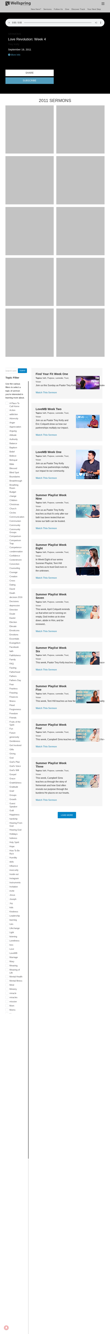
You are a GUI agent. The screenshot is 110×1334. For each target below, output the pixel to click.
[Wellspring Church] (18, 4)
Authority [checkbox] (13, 439)
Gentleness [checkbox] (14, 741)
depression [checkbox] (14, 605)
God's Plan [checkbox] (14, 762)
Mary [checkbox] (11, 961)
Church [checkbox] (12, 508)
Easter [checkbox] (12, 618)
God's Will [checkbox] (14, 770)
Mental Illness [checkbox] (15, 981)
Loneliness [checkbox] (14, 940)
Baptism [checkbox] (13, 447)
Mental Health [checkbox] (15, 976)
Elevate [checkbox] (12, 626)
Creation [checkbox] (13, 576)
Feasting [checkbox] (13, 692)
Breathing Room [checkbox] (13, 486)
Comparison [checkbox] (15, 536)
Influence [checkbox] (13, 866)
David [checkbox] (12, 589)
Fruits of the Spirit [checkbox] (14, 723)
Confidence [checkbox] (14, 555)
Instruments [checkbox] (15, 882)
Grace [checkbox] (12, 778)
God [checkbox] (11, 758)
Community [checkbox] (14, 525)
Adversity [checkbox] (13, 418)
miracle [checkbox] (12, 993)
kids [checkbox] (11, 907)
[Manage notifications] (6, 1327)
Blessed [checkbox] (13, 468)
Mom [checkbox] (11, 1005)
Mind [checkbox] (11, 985)
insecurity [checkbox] (13, 870)
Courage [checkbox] (13, 572)
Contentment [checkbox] (15, 560)
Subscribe (29, 80)
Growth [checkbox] (12, 799)
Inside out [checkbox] (13, 874)
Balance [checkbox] (13, 443)
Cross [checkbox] (12, 580)
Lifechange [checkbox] (14, 928)
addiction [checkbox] (13, 414)
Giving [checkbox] (12, 753)
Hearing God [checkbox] (15, 830)
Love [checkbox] (11, 949)
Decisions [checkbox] (14, 601)
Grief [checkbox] (11, 791)
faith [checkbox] (11, 651)
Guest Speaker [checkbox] (13, 805)
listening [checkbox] (13, 936)
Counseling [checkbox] (14, 568)
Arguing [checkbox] (13, 431)
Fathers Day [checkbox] (15, 680)
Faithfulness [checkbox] (15, 655)
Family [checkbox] (12, 659)
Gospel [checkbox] (12, 774)
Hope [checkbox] (11, 846)
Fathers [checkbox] (13, 676)
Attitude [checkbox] (12, 435)
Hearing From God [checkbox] (15, 824)
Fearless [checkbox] (13, 688)
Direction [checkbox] (13, 609)
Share (29, 73)
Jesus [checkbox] (12, 895)
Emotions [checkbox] (13, 634)
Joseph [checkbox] (12, 899)
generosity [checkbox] (14, 737)
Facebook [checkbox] (14, 647)
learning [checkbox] (13, 920)
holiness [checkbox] (13, 838)
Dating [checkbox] (12, 584)
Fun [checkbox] (11, 728)
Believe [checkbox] (12, 456)
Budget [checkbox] (12, 492)
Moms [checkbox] (12, 1010)
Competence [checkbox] (15, 547)
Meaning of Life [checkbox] (14, 971)
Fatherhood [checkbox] (14, 672)
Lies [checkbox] (11, 924)
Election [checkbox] (13, 622)
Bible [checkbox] (11, 464)
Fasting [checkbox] (12, 668)
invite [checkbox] (11, 891)
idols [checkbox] (11, 861)
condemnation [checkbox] (16, 551)
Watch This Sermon (46, 392)
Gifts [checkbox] (11, 749)
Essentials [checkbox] (14, 638)
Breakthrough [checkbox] (15, 481)
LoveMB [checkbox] (13, 953)
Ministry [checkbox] (13, 989)
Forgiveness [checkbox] (15, 709)
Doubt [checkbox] (12, 614)
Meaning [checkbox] (13, 965)
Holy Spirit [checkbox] (14, 842)
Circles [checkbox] (12, 512)
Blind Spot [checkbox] (14, 472)
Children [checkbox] (13, 500)
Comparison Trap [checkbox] (15, 542)
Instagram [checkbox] (14, 878)
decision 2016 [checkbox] (15, 597)
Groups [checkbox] (12, 795)
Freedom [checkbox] (13, 713)
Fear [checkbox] (11, 684)
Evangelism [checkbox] (14, 643)
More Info (15, 55)
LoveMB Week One (48, 452)
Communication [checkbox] (16, 517)
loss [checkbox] (11, 945)
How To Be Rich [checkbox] (14, 852)
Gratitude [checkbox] (13, 787)
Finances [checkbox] (13, 697)
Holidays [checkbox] (13, 834)
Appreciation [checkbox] (15, 427)
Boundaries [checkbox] (14, 476)
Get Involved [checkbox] (15, 745)
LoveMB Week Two (48, 409)
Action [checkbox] (12, 410)
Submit (22, 371)
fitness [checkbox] (12, 701)
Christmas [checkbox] (14, 504)
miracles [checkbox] (13, 997)
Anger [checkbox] (12, 422)
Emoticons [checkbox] (14, 630)
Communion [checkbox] (15, 521)
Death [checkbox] (12, 593)
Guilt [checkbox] (11, 810)
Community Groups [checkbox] (14, 531)
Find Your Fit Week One (52, 374)
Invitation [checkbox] (13, 886)
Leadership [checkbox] (14, 915)
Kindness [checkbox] (13, 911)
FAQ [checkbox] (11, 663)
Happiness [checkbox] (14, 814)
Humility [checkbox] (13, 857)
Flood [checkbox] (12, 705)
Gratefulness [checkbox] (15, 782)
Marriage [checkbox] (13, 957)
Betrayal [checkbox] (13, 460)
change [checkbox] (12, 496)
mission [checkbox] (13, 1001)
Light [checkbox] (11, 932)
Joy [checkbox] (11, 903)
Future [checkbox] (12, 733)
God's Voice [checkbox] (15, 766)
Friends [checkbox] (12, 717)
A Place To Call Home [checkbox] (14, 405)
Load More (67, 815)
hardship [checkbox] (13, 819)
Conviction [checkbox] (14, 564)
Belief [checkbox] (12, 451)
